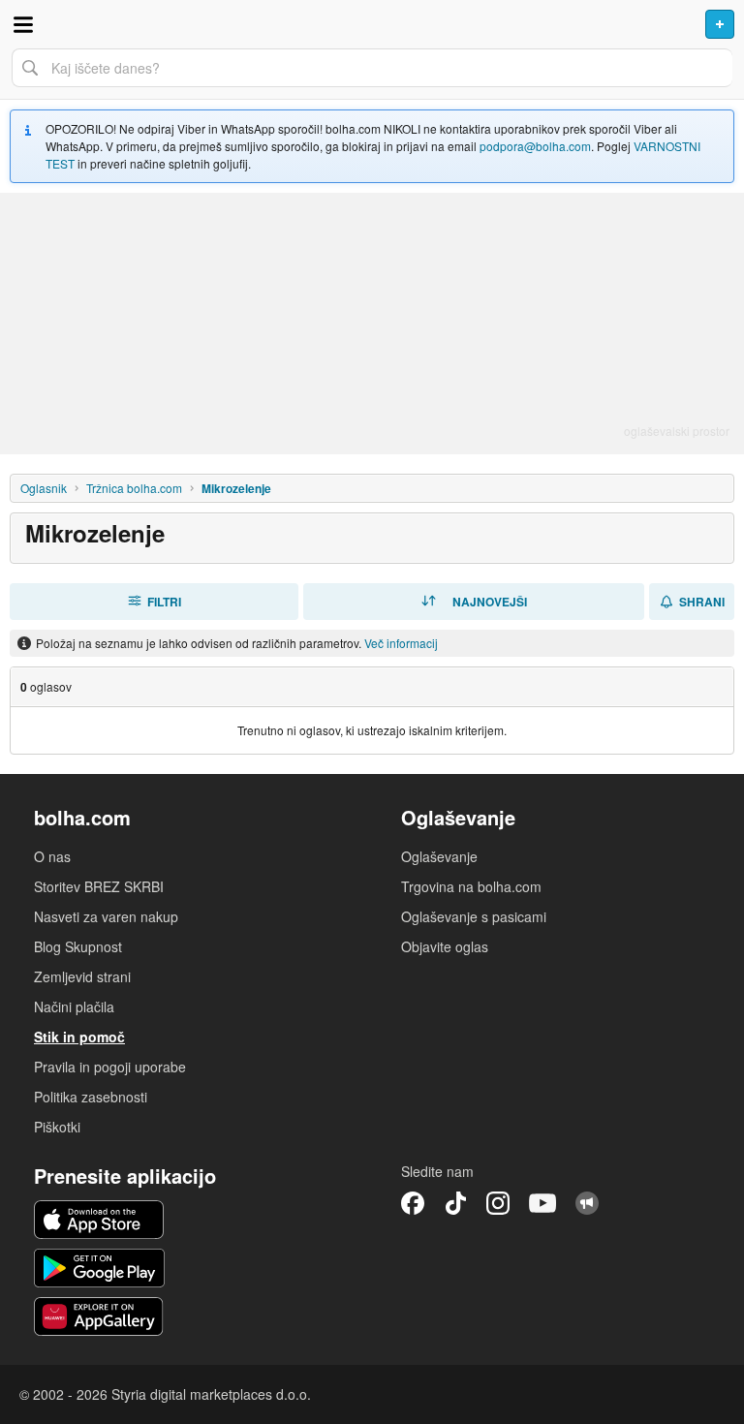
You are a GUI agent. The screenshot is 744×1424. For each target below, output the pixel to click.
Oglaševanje (439, 856)
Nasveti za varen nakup (106, 916)
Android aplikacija (99, 1268)
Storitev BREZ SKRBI (99, 886)
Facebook (412, 1203)
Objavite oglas (444, 946)
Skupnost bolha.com (587, 1203)
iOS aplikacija (99, 1219)
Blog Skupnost (78, 946)
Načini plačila (74, 1006)
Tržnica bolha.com (134, 488)
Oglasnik (43, 488)
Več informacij (401, 643)
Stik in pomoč (79, 1036)
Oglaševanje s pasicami (473, 916)
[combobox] (372, 67)
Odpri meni (23, 24)
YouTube (542, 1203)
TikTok (455, 1203)
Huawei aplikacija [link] (99, 1316)
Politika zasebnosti (90, 1096)
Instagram (498, 1203)
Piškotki (57, 1126)
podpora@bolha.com (535, 146)
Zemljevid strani (82, 976)
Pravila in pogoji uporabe (110, 1066)
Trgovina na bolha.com (471, 886)
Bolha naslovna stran (372, 24)
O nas (52, 856)
